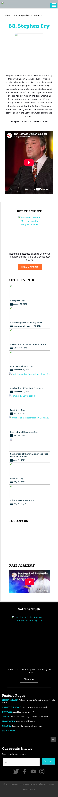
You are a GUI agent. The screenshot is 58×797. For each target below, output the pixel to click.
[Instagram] (42, 771)
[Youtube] (33, 771)
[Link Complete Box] (29, 295)
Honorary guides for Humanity (28, 15)
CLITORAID (6, 716)
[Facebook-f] (25, 771)
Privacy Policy (29, 790)
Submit (48, 761)
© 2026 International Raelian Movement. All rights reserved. (29, 784)
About (8, 15)
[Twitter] (16, 771)
